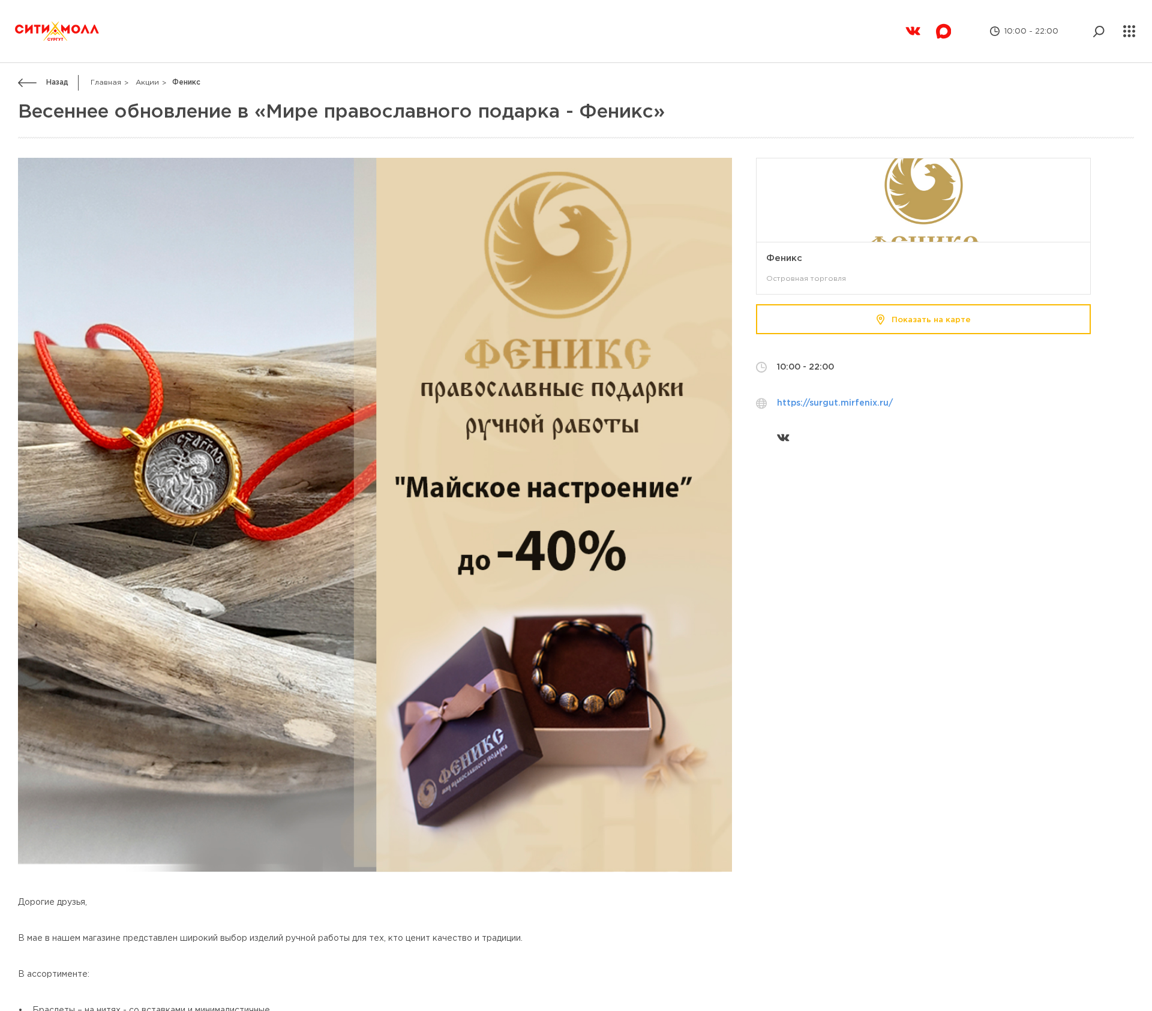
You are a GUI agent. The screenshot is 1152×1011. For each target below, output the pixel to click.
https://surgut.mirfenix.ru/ (835, 376)
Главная (106, 56)
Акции (147, 56)
